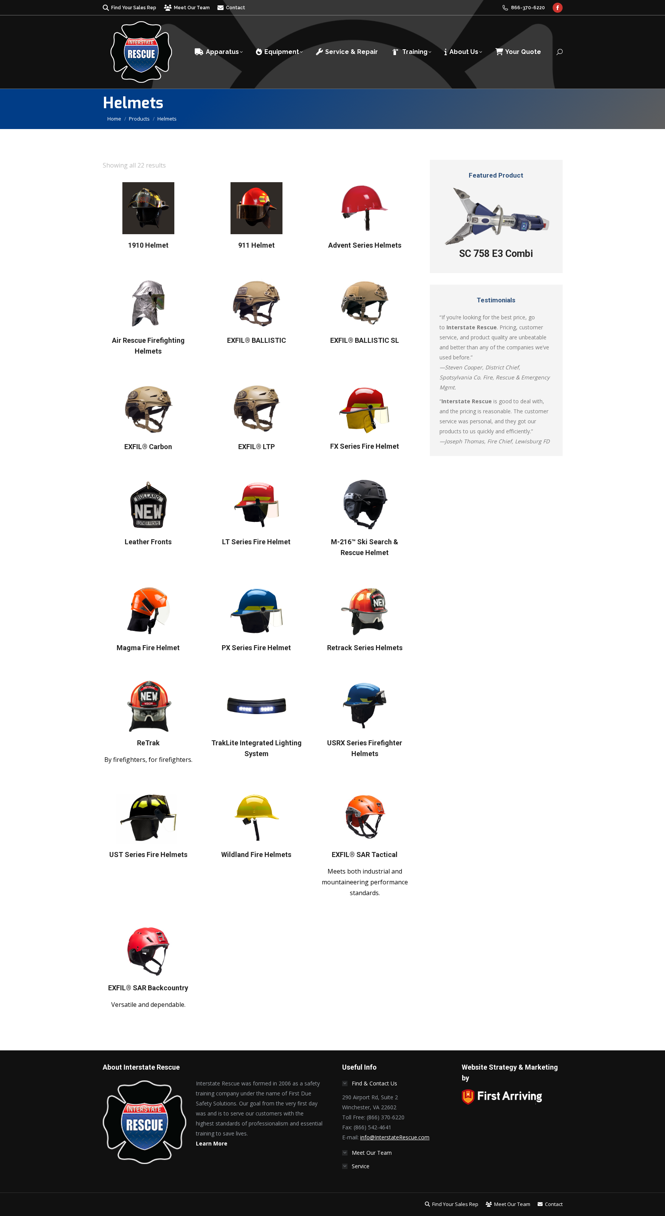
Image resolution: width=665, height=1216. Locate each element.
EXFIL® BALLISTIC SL (364, 340)
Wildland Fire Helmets (256, 854)
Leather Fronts (148, 542)
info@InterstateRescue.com (394, 1137)
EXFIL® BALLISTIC (256, 340)
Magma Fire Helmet (148, 648)
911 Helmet (256, 245)
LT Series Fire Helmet (256, 542)
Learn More (211, 1143)
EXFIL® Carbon (148, 447)
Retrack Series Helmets (365, 648)
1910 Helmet (148, 245)
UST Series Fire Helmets (148, 854)
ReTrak (148, 743)
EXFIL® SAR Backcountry (148, 988)
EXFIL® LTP (256, 447)
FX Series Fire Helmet (364, 447)
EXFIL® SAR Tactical (365, 854)
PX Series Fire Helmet (256, 648)
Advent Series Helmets (364, 245)
